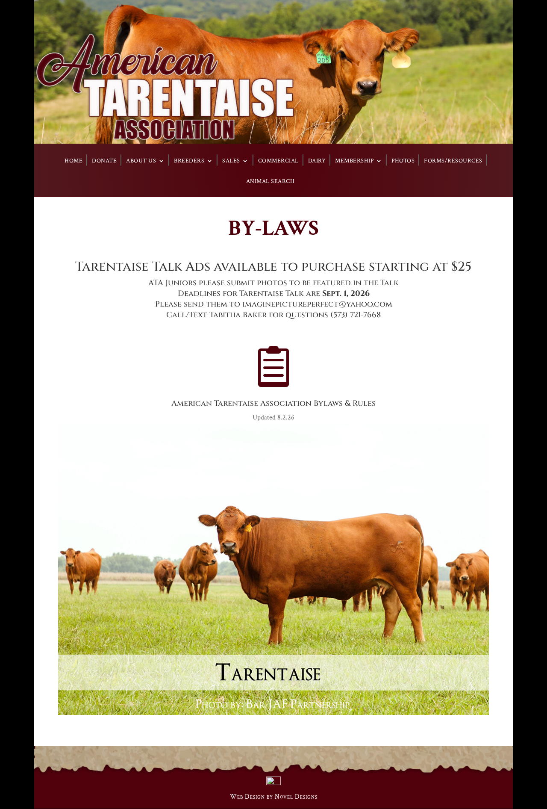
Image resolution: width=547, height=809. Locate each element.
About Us (141, 161)
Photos (403, 161)
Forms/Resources (453, 161)
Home (73, 161)
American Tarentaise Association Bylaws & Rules (273, 403)
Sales (231, 161)
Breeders (189, 161)
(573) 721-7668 (355, 315)
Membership (354, 161)
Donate (104, 161)
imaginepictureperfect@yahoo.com (317, 304)
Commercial (278, 161)
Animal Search (270, 182)
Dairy (317, 161)
